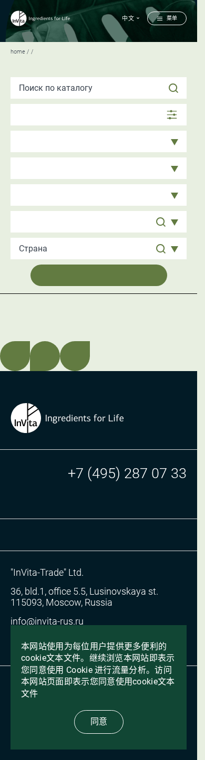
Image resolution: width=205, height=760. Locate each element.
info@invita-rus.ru (47, 621)
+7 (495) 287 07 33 (127, 473)
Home (18, 51)
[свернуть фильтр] (99, 114)
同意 (98, 721)
